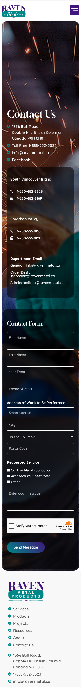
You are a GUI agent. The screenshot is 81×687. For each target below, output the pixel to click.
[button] (74, 10)
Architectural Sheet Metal (31, 476)
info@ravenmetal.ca (43, 265)
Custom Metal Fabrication (31, 470)
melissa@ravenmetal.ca (43, 282)
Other (15, 482)
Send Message (26, 547)
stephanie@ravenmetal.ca (32, 276)
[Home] (14, 12)
